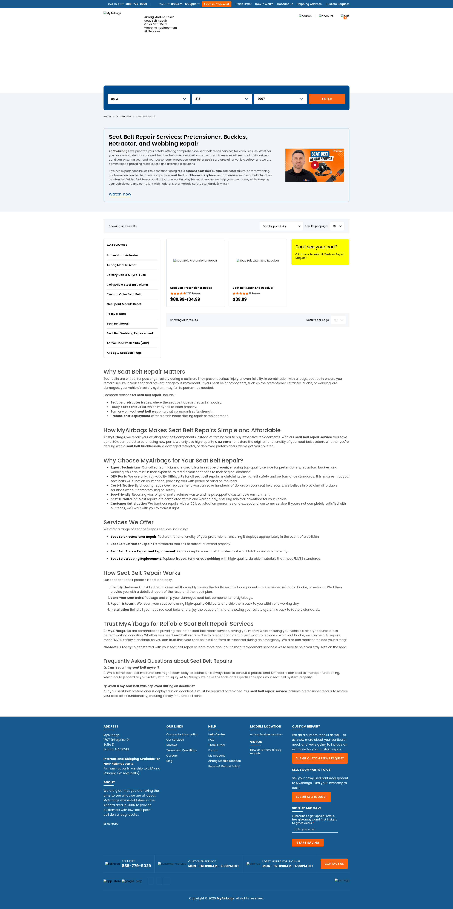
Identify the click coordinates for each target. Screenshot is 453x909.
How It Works (264, 3)
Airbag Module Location (224, 761)
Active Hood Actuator (122, 255)
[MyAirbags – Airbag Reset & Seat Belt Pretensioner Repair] (112, 13)
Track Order (243, 3)
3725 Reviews (193, 293)
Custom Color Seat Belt (124, 294)
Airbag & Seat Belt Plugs (124, 353)
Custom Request (337, 3)
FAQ (211, 740)
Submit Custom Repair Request (320, 758)
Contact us (285, 3)
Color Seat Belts (155, 24)
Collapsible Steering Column (127, 285)
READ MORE (111, 823)
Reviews (171, 745)
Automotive (123, 116)
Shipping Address (309, 3)
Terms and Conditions (181, 750)
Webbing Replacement (160, 28)
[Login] (326, 16)
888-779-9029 (136, 4)
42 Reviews (254, 293)
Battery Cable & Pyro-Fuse (126, 275)
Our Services (175, 740)
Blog (169, 761)
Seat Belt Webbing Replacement (130, 333)
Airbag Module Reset (159, 17)
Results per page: (316, 226)
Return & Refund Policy (224, 766)
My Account (216, 756)
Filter (327, 99)
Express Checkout (216, 4)
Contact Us (334, 864)
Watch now (120, 194)
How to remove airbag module (265, 751)
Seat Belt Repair (155, 21)
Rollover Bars (116, 314)
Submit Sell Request (311, 797)
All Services (152, 31)
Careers (172, 756)
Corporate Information (182, 734)
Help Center (216, 734)
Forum (212, 750)
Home (107, 116)
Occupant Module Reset (124, 304)
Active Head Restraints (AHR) (128, 343)
